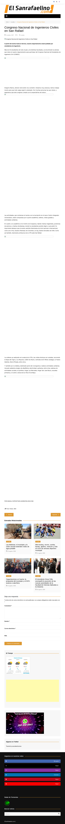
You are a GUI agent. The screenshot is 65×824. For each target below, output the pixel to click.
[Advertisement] (32, 691)
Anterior (10, 514)
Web (5, 635)
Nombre (7, 621)
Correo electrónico (10, 628)
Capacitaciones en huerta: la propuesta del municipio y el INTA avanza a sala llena (18, 581)
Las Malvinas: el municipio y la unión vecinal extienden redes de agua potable (17, 546)
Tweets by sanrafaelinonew (13, 746)
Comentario (8, 605)
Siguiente (54, 514)
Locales (22, 35)
